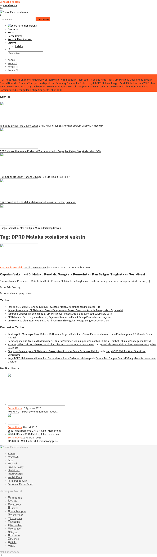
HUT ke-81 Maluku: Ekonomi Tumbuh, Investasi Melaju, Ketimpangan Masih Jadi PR (46, 79)
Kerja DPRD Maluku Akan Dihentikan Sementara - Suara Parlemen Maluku (48, 358)
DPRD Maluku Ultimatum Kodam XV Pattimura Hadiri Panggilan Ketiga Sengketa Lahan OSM (50, 151)
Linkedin (15, 521)
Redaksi (12, 463)
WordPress (16, 515)
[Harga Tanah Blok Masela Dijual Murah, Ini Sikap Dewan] (19, 224)
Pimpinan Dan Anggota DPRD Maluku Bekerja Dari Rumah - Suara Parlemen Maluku (53, 351)
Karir (10, 460)
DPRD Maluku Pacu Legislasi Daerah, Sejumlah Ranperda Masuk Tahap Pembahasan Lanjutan (57, 86)
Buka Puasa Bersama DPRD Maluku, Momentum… (35, 430)
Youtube (15, 535)
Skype (14, 532)
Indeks (11, 453)
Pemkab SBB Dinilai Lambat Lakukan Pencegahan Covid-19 (121, 341)
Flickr (13, 542)
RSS (12, 545)
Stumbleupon (18, 511)
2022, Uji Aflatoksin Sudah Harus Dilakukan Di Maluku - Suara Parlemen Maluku (51, 344)
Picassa (14, 539)
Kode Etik (13, 456)
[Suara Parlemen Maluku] (14, 12)
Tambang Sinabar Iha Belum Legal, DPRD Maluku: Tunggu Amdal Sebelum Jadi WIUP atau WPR (52, 125)
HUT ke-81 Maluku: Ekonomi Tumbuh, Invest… (33, 411)
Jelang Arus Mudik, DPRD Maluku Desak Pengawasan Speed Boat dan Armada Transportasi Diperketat (65, 310)
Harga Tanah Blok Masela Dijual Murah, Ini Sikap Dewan (30, 228)
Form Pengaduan (17, 480)
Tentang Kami (15, 473)
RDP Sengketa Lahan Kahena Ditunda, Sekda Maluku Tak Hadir (35, 176)
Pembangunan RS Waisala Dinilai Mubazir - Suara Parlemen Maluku (45, 341)
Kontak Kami (15, 477)
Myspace (15, 528)
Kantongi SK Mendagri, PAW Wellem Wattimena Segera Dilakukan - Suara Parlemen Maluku (58, 334)
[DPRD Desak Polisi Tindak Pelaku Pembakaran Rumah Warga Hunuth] (19, 199)
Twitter (14, 501)
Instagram (16, 518)
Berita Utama (15, 408)
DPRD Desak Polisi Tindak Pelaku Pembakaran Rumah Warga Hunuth (38, 202)
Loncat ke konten (10, 1)
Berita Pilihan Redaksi (12, 267)
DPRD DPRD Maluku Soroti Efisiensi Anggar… (33, 441)
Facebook (16, 497)
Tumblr (14, 508)
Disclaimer (14, 470)
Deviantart (16, 525)
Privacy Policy (16, 467)
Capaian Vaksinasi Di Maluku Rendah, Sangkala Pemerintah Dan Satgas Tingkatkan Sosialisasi (72, 274)
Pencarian (43, 19)
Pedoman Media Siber (20, 484)
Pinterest (15, 504)
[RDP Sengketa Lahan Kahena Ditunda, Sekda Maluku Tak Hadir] (19, 173)
